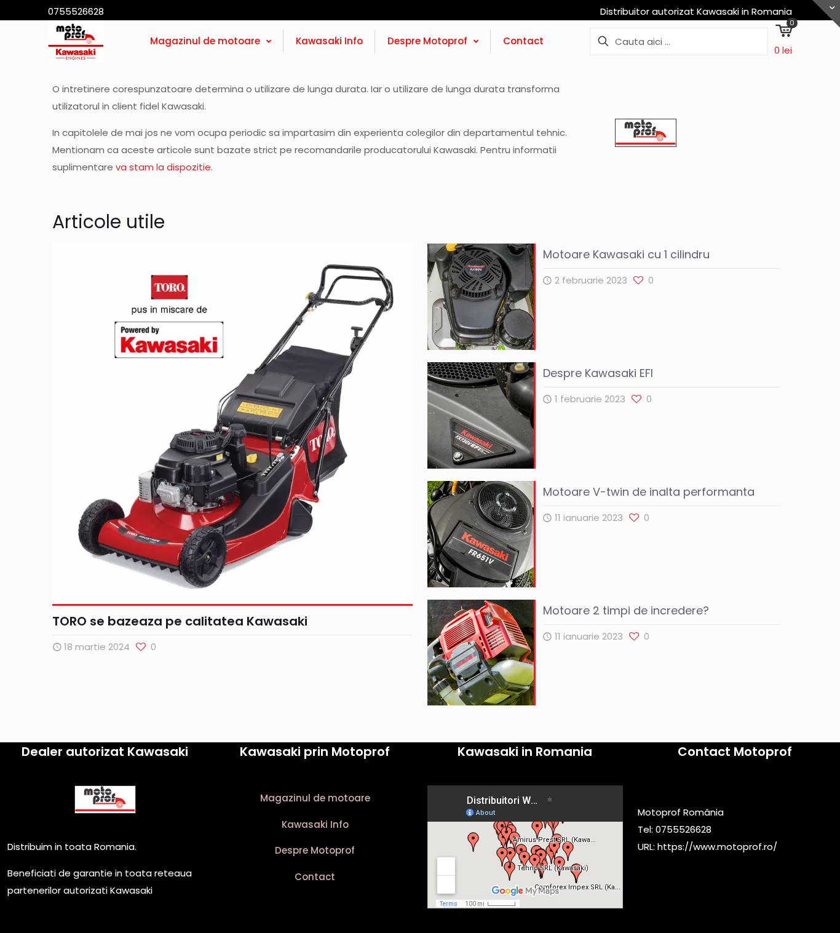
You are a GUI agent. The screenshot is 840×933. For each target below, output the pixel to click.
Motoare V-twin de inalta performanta (649, 491)
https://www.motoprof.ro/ (717, 846)
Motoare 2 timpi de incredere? (626, 610)
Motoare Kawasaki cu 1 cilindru (626, 254)
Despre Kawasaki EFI (598, 373)
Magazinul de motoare (315, 798)
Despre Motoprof (315, 850)
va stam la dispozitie (163, 167)
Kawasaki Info (315, 824)
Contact (315, 876)
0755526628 (683, 829)
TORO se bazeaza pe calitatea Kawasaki (179, 621)
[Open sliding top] (826, 14)
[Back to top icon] (781, 908)
